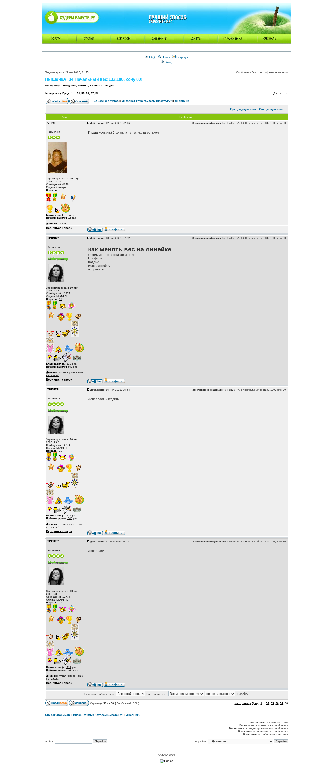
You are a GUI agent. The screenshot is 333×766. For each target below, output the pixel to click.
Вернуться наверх (59, 227)
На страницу (53, 93)
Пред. (66, 93)
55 (83, 93)
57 (92, 93)
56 (87, 93)
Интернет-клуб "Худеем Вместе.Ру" (147, 100)
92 (69, 217)
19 (60, 299)
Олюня (63, 223)
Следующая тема (271, 109)
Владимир (69, 85)
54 (78, 93)
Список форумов (106, 100)
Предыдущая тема (243, 109)
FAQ (151, 57)
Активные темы (278, 72)
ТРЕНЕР (83, 85)
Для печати (280, 93)
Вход (167, 62)
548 (69, 366)
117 (68, 363)
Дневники (182, 100)
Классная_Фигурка (102, 85)
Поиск (165, 57)
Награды (182, 57)
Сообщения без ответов (251, 72)
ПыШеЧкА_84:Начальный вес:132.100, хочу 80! (93, 79)
